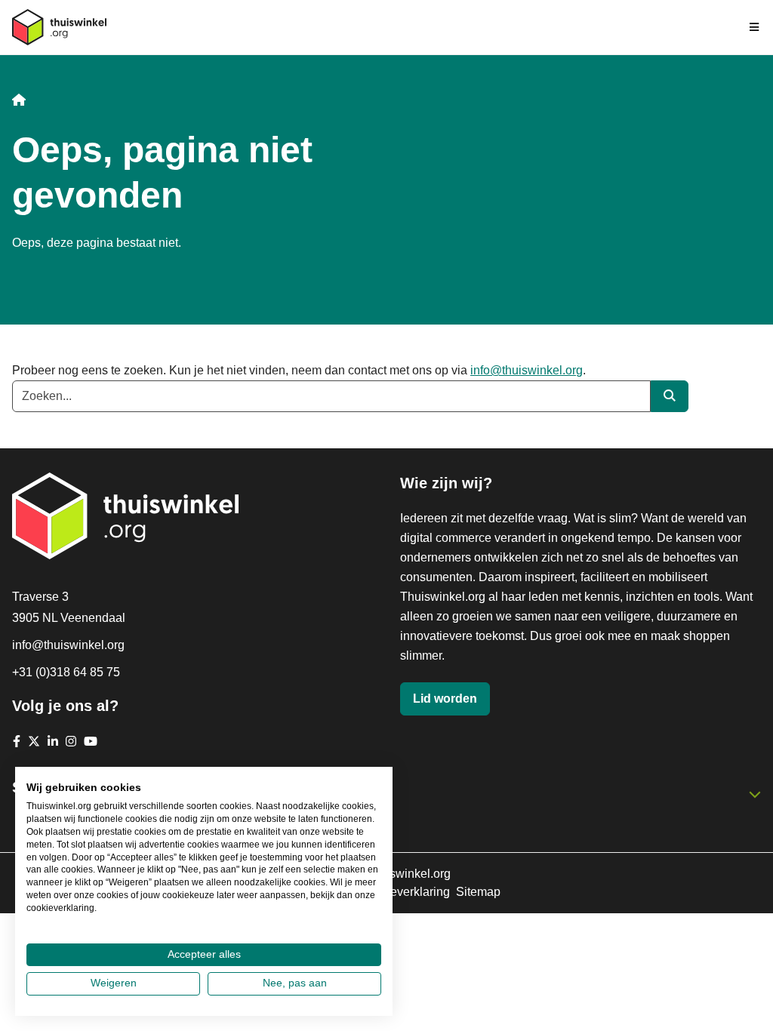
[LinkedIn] (53, 741)
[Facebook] (16, 741)
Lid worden (445, 698)
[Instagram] (71, 741)
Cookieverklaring (404, 891)
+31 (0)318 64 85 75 (66, 672)
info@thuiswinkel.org (526, 370)
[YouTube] (90, 741)
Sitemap (478, 891)
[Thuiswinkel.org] (59, 27)
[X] (34, 741)
